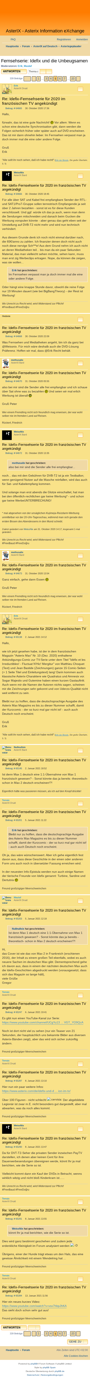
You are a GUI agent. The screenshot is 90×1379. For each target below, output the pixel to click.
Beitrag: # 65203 (13, 918)
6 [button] (60, 78)
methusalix (17, 360)
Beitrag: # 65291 (13, 1219)
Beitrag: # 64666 (13, 194)
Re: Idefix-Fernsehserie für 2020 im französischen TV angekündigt (33, 101)
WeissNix (19, 172)
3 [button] (46, 78)
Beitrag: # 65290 (13, 1147)
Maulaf (28, 66)
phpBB (34, 1364)
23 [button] (72, 78)
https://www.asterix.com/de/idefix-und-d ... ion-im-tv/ (36, 1091)
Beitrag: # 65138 (13, 637)
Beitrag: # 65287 (13, 1081)
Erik (20, 66)
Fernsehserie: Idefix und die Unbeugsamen (44, 60)
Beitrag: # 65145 (13, 768)
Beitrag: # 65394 (13, 1295)
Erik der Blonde (61, 160)
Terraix (5, 800)
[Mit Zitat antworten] (80, 88)
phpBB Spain (49, 1367)
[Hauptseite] (45, 14)
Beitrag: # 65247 (13, 1012)
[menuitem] (11, 39)
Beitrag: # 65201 (13, 820)
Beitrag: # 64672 (13, 453)
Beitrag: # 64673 (13, 573)
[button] (27, 78)
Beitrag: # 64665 (13, 108)
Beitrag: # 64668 (13, 336)
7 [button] (64, 78)
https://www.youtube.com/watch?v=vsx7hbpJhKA (34, 1306)
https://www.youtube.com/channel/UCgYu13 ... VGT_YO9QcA (42, 1022)
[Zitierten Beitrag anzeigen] (40, 270)
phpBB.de (59, 1371)
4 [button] (50, 78)
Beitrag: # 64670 (13, 381)
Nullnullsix (20, 747)
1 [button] (38, 78)
